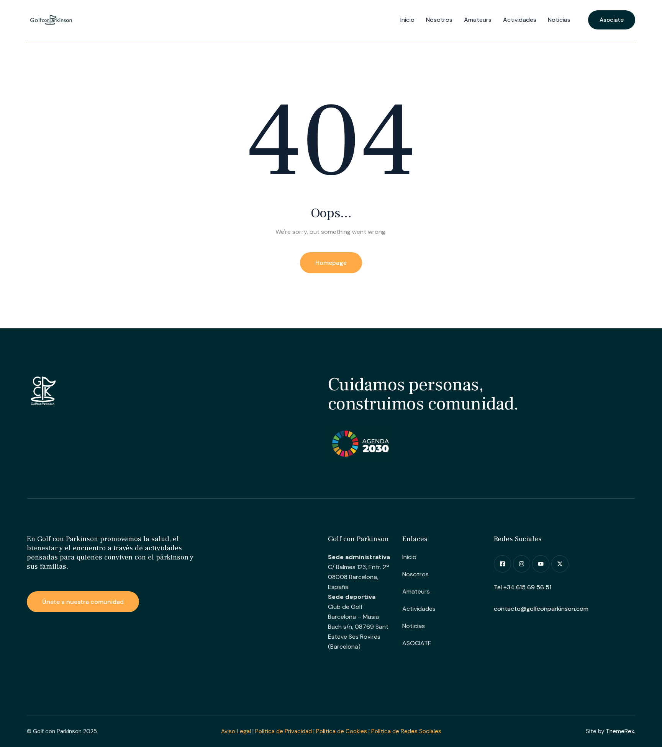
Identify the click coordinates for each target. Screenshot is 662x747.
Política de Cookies (341, 731)
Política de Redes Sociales (406, 731)
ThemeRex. (620, 731)
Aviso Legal (236, 731)
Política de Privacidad (283, 731)
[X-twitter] (560, 563)
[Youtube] (540, 563)
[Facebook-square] (502, 563)
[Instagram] (521, 563)
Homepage (331, 263)
